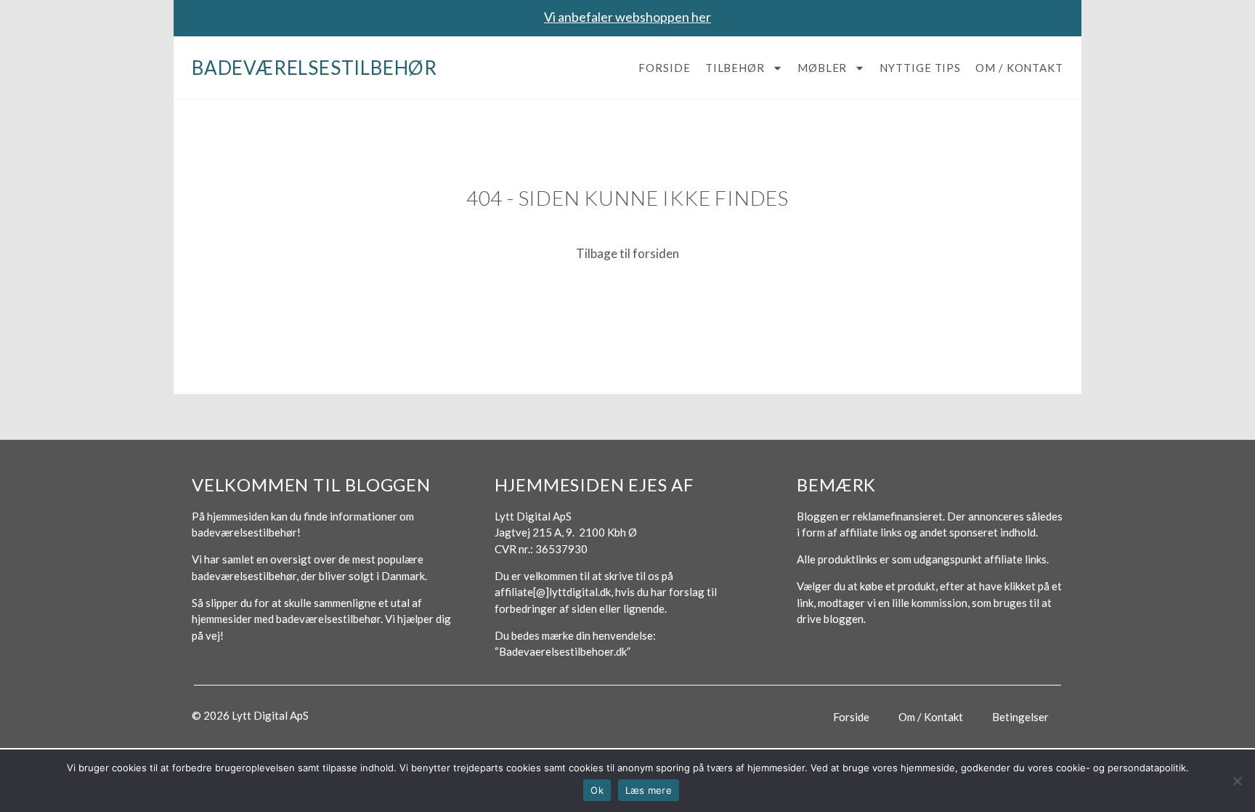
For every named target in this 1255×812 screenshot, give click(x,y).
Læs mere (648, 790)
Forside (664, 67)
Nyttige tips (920, 67)
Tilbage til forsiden (627, 253)
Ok (597, 790)
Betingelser (1020, 716)
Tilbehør (735, 67)
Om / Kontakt (1019, 67)
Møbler (822, 67)
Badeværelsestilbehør (314, 67)
